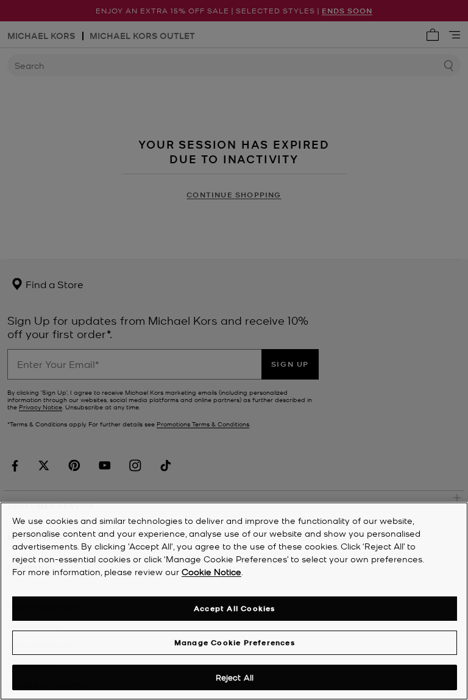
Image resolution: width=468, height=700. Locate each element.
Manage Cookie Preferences (234, 642)
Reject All (235, 677)
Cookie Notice (211, 571)
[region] (234, 601)
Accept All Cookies (234, 608)
